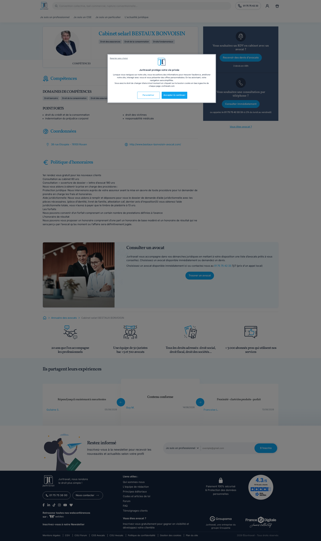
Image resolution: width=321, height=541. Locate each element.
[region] (161, 78)
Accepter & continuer (174, 95)
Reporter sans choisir (119, 58)
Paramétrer (148, 95)
